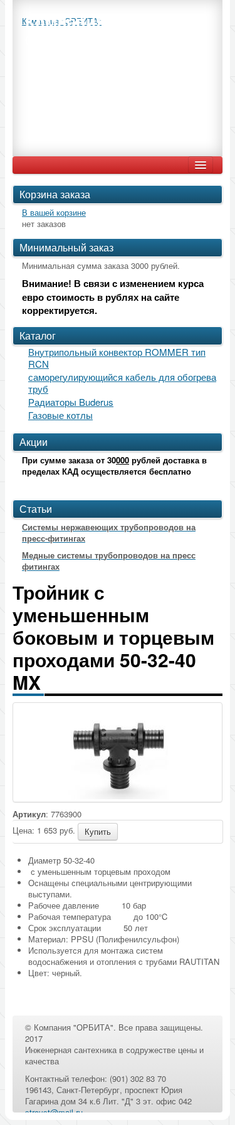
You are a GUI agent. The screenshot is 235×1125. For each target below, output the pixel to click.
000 (122, 460)
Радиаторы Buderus (70, 401)
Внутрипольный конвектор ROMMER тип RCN (117, 357)
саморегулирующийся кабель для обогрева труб (122, 382)
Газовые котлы (60, 414)
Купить (98, 831)
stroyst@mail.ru (54, 1112)
